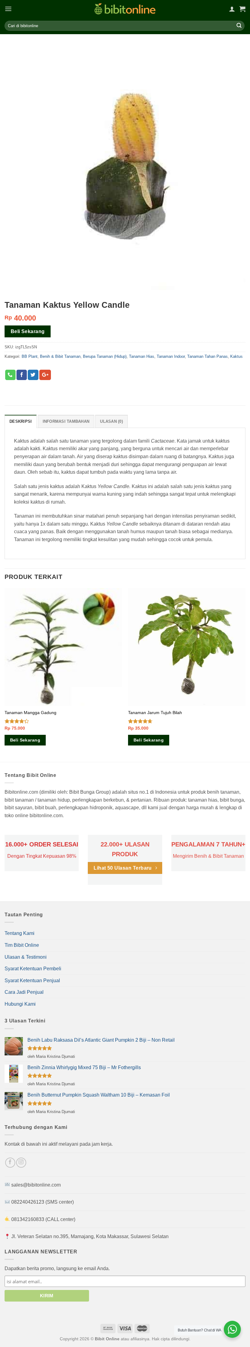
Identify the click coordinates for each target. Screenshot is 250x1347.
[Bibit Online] (125, 8)
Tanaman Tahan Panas (207, 356)
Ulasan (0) (111, 421)
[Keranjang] (242, 9)
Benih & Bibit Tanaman (60, 356)
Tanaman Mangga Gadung (30, 712)
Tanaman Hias (141, 356)
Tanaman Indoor (171, 356)
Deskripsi (20, 421)
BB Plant (30, 356)
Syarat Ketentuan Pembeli (33, 968)
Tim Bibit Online (22, 945)
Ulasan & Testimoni (26, 957)
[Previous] (4, 674)
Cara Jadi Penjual (24, 992)
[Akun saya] (232, 9)
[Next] (245, 674)
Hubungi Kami (20, 1004)
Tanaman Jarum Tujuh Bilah (155, 712)
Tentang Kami (19, 933)
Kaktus (236, 356)
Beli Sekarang (28, 331)
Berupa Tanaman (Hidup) (105, 356)
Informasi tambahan (66, 421)
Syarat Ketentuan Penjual (32, 980)
